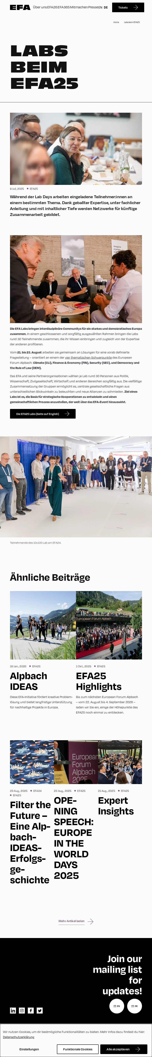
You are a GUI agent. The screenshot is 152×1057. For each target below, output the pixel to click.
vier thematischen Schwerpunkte (88, 357)
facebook (31, 1011)
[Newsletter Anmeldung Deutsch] (135, 1006)
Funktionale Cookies (77, 1049)
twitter (40, 1011)
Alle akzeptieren (118, 1049)
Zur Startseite (20, 7)
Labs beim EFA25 (132, 22)
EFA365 (64, 7)
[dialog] (76, 1040)
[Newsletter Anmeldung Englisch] (117, 1006)
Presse (93, 7)
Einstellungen (29, 1049)
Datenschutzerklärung (18, 1037)
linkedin (13, 1011)
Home (116, 22)
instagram (22, 1011)
